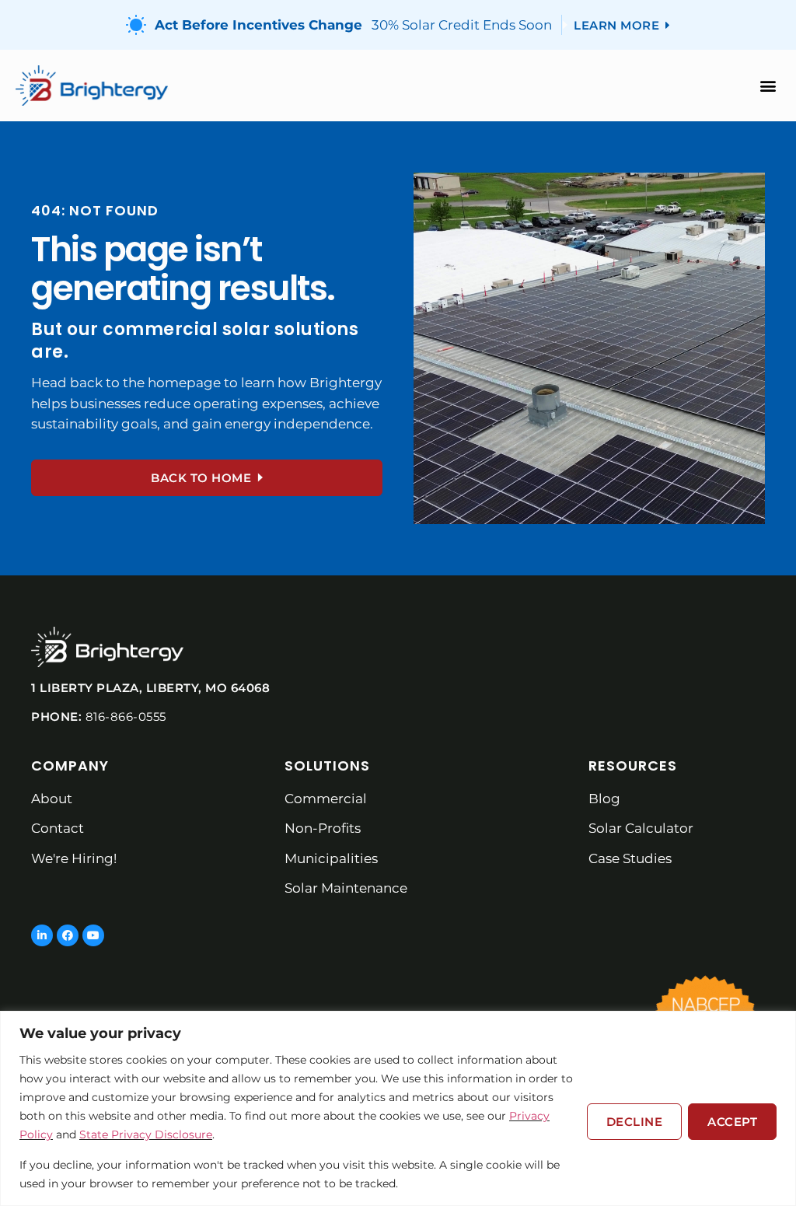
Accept (732, 1121)
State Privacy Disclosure (145, 1134)
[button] (767, 86)
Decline (634, 1121)
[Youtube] (93, 935)
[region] (398, 1108)
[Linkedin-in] (42, 935)
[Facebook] (68, 935)
